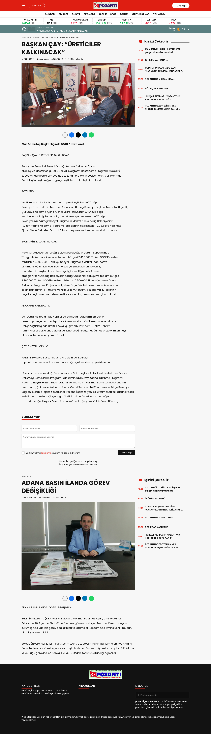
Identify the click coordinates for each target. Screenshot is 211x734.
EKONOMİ (89, 14)
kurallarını (46, 452)
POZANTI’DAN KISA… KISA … (160, 79)
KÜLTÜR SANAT (141, 14)
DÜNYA (76, 14)
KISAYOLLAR (87, 685)
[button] (30, 29)
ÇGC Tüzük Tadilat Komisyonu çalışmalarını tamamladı (162, 50)
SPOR (113, 14)
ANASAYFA (26, 37)
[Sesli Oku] (65, 135)
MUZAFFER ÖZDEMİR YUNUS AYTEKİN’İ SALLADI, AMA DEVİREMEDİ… (73, 30)
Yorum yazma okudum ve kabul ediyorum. (53, 452)
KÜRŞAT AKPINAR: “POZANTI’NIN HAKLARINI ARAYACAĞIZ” (163, 98)
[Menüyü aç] (25, 5)
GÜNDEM (50, 14)
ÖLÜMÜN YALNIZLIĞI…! (157, 60)
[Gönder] (186, 695)
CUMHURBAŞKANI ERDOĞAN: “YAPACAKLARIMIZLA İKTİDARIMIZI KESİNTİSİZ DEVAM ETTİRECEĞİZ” (163, 69)
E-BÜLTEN (141, 685)
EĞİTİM (124, 14)
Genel (36, 37)
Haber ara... (36, 5)
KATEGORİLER (31, 685)
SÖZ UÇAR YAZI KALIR (157, 88)
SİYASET (63, 14)
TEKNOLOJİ (159, 14)
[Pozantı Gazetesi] (105, 5)
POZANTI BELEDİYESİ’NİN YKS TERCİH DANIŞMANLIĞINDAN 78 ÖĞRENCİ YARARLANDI (162, 107)
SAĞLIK (102, 14)
